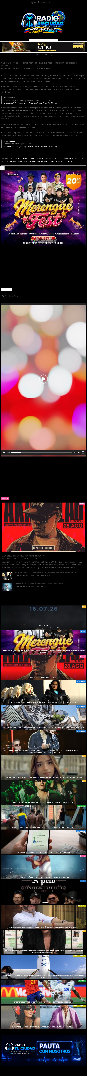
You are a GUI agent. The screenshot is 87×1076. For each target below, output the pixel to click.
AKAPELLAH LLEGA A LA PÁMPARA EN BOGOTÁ (23, 556)
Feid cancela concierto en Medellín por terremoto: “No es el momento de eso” (43, 802)
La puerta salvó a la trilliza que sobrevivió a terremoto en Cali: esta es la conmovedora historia (43, 777)
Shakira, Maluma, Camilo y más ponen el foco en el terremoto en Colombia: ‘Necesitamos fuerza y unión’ (43, 727)
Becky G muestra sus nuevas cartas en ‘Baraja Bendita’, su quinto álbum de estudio (45, 573)
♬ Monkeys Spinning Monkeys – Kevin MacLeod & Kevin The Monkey (30, 103)
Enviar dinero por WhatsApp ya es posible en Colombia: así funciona (43, 852)
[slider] (41, 452)
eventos (82, 631)
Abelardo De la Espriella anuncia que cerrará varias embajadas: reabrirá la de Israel (43, 927)
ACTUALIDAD (81, 681)
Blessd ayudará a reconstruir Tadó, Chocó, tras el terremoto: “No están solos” (43, 827)
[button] (43, 379)
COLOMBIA (81, 906)
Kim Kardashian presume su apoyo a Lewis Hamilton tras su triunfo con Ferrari (43, 1027)
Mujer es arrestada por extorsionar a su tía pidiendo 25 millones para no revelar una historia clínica (49, 158)
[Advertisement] (43, 267)
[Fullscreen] (83, 452)
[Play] (4, 452)
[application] (43, 379)
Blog (83, 607)
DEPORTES (82, 981)
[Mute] (79, 452)
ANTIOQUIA (81, 806)
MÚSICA (82, 656)
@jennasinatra (9, 97)
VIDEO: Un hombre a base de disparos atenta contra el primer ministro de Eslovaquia (41, 161)
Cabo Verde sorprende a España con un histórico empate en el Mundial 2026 (43, 1002)
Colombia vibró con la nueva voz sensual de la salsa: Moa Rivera (39, 584)
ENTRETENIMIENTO (44, 68)
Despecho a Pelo (43, 902)
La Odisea (43, 626)
